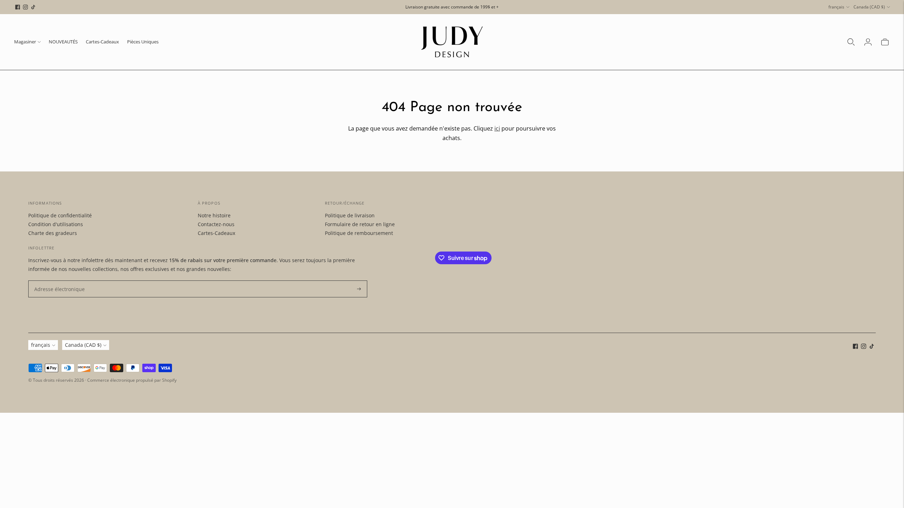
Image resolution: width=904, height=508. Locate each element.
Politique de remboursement (359, 233)
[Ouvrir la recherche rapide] (851, 42)
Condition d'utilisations (55, 224)
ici (497, 128)
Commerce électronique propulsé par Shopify (132, 380)
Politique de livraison (350, 215)
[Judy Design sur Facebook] (17, 7)
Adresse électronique (56, 281)
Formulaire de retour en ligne (360, 224)
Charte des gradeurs (52, 233)
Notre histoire (214, 215)
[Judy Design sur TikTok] (33, 7)
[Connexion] (868, 42)
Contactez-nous (216, 224)
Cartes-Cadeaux (102, 41)
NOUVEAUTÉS (63, 41)
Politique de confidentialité (60, 215)
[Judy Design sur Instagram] (25, 7)
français (836, 7)
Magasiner (25, 41)
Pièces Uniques (143, 41)
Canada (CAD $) (869, 7)
